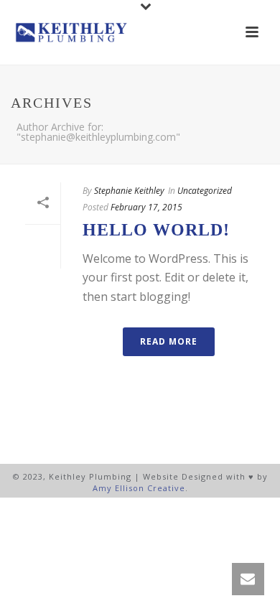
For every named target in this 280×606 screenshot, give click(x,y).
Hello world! (156, 229)
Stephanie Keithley (129, 191)
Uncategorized (204, 191)
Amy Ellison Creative (139, 488)
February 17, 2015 (146, 207)
